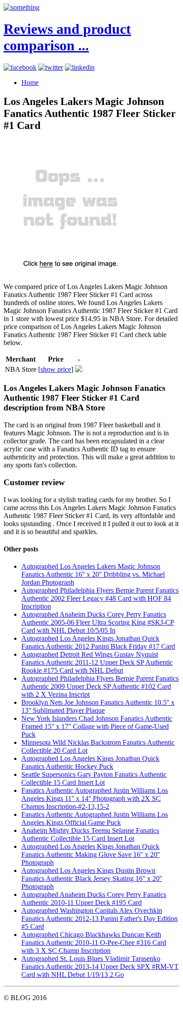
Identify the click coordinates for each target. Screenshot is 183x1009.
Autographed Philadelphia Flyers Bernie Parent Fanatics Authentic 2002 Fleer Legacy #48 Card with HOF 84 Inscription (100, 598)
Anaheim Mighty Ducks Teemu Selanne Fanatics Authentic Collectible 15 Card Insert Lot (90, 834)
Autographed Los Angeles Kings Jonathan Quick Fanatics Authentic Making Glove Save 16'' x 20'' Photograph (90, 854)
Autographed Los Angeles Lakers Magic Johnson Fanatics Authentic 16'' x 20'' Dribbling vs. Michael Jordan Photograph (93, 574)
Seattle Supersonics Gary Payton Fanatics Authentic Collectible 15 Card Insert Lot (94, 778)
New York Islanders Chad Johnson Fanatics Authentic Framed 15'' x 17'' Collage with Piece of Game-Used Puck (96, 726)
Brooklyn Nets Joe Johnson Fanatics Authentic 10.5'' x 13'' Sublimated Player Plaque (98, 706)
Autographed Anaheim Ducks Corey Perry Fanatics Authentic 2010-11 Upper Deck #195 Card (93, 898)
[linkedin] (80, 67)
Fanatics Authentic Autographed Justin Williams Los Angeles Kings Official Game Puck (94, 818)
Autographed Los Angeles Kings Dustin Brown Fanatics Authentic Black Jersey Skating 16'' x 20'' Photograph (91, 878)
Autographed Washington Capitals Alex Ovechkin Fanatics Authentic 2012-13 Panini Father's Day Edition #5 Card (99, 918)
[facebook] (20, 67)
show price (55, 369)
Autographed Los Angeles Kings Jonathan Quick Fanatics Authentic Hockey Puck (90, 762)
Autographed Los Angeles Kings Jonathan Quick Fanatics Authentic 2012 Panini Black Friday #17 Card (98, 642)
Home (30, 82)
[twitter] (50, 67)
